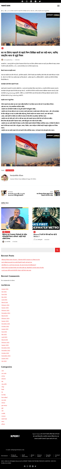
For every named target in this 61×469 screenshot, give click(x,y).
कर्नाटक (3, 376)
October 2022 (5, 353)
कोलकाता (3, 379)
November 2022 (5, 350)
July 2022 (4, 361)
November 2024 (5, 313)
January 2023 (5, 345)
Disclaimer (4, 456)
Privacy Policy (39, 455)
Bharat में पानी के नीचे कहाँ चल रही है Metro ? (45, 235)
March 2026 (4, 302)
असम (2, 371)
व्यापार (2, 421)
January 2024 (5, 321)
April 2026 (4, 300)
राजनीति (3, 413)
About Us (32, 455)
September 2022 (5, 356)
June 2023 (4, 332)
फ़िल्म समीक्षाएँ (4, 397)
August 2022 (4, 358)
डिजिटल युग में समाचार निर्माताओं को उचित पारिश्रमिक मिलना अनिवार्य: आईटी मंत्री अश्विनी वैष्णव (14, 236)
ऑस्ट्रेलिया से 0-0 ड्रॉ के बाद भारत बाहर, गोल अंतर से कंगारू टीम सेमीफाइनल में (18, 265)
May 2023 (4, 334)
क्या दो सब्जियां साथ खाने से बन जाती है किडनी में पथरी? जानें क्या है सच (16, 262)
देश (2, 48)
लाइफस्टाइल (4, 419)
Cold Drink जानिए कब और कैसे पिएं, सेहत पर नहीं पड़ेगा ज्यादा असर (16, 270)
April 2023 (4, 337)
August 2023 (4, 329)
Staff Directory (25, 455)
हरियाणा (3, 424)
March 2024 (4, 316)
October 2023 (5, 326)
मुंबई (2, 408)
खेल (2, 381)
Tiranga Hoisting (10, 170)
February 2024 (5, 318)
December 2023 (5, 324)
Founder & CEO (48, 455)
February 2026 (5, 305)
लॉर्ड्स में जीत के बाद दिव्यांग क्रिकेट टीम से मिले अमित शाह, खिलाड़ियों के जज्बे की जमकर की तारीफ (22, 267)
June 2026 (4, 294)
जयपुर (2, 387)
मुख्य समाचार (7, 232)
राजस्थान (3, 416)
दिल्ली (2, 389)
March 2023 (4, 340)
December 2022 (5, 348)
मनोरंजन (3, 403)
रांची (2, 411)
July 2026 (4, 291)
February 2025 (5, 310)
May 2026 (4, 297)
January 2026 (5, 308)
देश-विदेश (3, 395)
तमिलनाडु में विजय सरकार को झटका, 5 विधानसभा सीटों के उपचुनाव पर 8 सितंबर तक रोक (20, 259)
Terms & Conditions (14, 455)
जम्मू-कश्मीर (4, 384)
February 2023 (5, 342)
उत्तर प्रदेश (3, 373)
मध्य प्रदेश (3, 400)
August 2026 (4, 289)
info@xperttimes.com (17, 450)
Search (57, 250)
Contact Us (57, 455)
